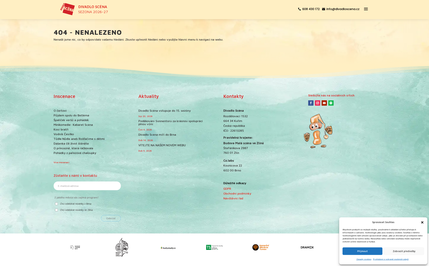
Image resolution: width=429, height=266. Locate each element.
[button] (422, 222)
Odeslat (111, 218)
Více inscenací (61, 162)
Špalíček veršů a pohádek (71, 120)
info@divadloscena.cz (342, 9)
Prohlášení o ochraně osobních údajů (391, 259)
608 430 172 (311, 9)
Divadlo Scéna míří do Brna (157, 134)
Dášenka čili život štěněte (71, 143)
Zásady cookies (363, 259)
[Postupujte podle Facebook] (311, 103)
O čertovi (60, 110)
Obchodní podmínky (237, 193)
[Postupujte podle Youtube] (324, 103)
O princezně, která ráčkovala (73, 148)
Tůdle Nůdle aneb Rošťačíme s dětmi (79, 139)
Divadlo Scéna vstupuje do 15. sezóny (164, 110)
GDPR (227, 188)
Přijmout (362, 251)
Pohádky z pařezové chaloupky (75, 153)
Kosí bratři (61, 129)
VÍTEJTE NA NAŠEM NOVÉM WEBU (162, 145)
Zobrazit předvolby (404, 251)
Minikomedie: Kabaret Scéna (73, 124)
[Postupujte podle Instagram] (317, 103)
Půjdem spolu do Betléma (71, 115)
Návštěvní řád (233, 198)
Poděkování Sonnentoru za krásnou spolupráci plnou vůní (170, 122)
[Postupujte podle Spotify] (331, 103)
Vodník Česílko (64, 134)
